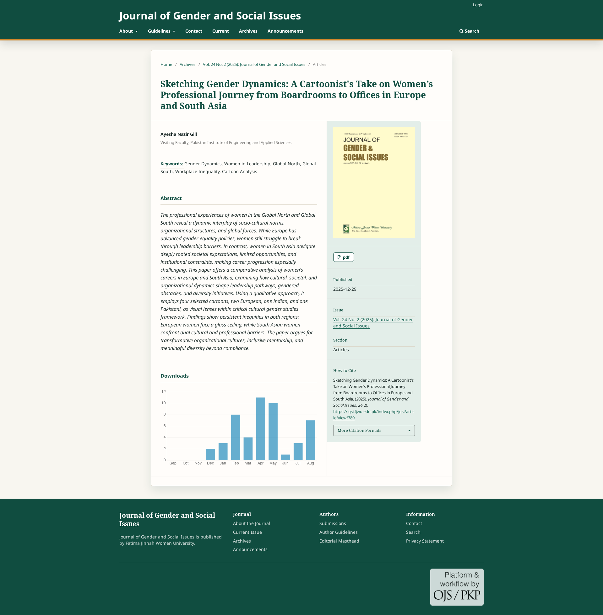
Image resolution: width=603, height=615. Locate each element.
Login (478, 5)
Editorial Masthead (339, 541)
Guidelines (160, 31)
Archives (248, 31)
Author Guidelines (338, 532)
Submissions (332, 523)
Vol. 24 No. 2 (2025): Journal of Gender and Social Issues (254, 64)
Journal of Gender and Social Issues (210, 15)
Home (166, 64)
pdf (346, 257)
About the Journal (251, 523)
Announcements (285, 31)
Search (471, 31)
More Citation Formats (359, 430)
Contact (193, 31)
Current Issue (247, 532)
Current (220, 31)
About (126, 31)
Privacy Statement (425, 541)
